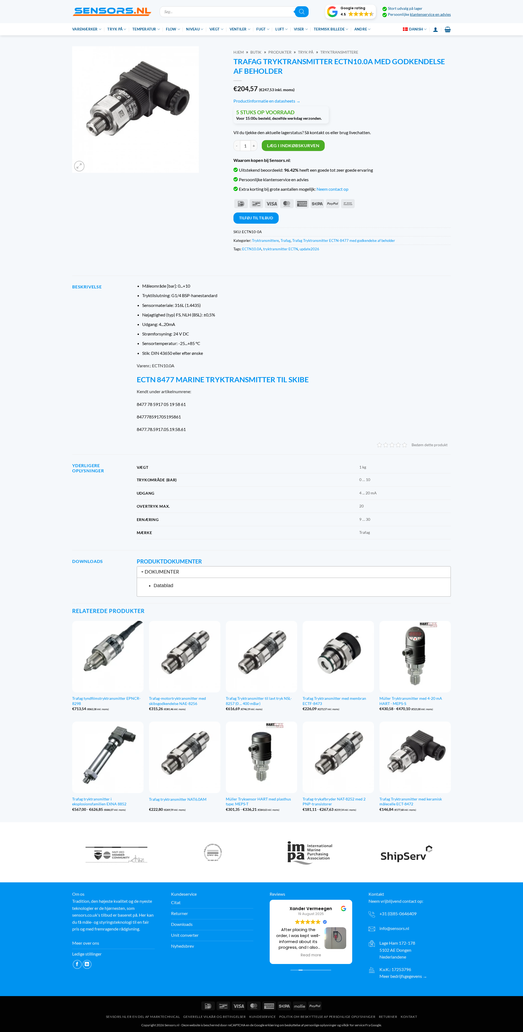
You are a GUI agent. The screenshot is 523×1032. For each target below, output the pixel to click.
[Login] (435, 29)
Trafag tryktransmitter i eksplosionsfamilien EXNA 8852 (99, 801)
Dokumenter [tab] (162, 572)
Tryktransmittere (339, 52)
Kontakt (409, 1017)
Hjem (238, 52)
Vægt (214, 29)
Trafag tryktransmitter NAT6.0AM (177, 799)
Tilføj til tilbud (256, 217)
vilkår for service (353, 1025)
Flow (171, 29)
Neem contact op (332, 189)
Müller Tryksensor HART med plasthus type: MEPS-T (258, 801)
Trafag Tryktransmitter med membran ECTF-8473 (334, 701)
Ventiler (238, 29)
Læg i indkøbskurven (293, 145)
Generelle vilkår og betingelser (214, 1017)
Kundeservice (262, 1017)
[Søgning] (302, 11)
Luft (279, 29)
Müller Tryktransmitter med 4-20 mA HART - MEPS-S (410, 701)
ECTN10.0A (252, 249)
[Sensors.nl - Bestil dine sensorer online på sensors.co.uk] (111, 11)
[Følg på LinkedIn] (87, 964)
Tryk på (115, 29)
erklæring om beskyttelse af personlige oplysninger (301, 1025)
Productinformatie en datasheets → (266, 100)
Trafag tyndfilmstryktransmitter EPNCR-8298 (106, 701)
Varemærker (85, 29)
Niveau (193, 29)
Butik (256, 52)
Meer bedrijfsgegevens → (403, 976)
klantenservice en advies (430, 14)
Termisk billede (329, 29)
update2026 (309, 249)
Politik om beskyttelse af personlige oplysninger (327, 1017)
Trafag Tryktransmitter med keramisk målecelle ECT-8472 (410, 801)
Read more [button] (311, 955)
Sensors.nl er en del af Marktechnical (143, 1017)
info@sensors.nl (394, 928)
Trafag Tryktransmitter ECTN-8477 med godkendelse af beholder (343, 240)
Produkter (279, 52)
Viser (299, 29)
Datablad (163, 585)
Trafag (286, 240)
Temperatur (144, 29)
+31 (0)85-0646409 (397, 913)
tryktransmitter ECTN (280, 249)
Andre (360, 29)
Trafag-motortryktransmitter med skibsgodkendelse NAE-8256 (177, 701)
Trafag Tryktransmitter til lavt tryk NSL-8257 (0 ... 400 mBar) (259, 701)
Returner (388, 1017)
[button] (350, 12)
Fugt (261, 29)
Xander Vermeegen (311, 908)
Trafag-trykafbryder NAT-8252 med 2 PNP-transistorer (334, 801)
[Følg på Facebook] (77, 964)
